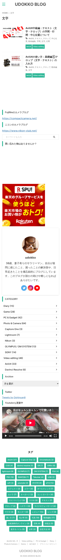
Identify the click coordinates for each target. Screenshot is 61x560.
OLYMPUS (24, 471)
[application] (30, 423)
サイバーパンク (17, 500)
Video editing (27, 541)
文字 (43, 41)
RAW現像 (23, 477)
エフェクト (14, 489)
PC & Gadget (41, 541)
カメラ (12, 494)
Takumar (38, 477)
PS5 (10, 477)
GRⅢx (51, 465)
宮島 (37, 523)
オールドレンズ (45, 489)
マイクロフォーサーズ (45, 506)
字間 (38, 41)
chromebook (47, 460)
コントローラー (45, 494)
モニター (23, 512)
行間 (48, 41)
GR (40, 465)
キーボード (27, 494)
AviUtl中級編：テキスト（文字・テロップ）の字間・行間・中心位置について (41, 31)
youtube (23, 483)
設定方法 (45, 529)
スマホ (33, 500)
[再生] (5, 435)
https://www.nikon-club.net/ (19, 130)
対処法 (49, 523)
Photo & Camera (10, 544)
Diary (52, 541)
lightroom (7, 471)
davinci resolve (25, 465)
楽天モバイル (18, 529)
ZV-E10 (37, 483)
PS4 (55, 471)
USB (51, 477)
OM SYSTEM (41, 471)
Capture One (28, 460)
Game (23, 544)
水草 (32, 529)
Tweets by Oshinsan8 (14, 397)
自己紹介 (32, 544)
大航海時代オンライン (18, 523)
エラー (28, 489)
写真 (35, 517)
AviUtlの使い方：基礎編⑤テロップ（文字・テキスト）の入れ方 (42, 60)
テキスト (38, 38)
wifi (10, 483)
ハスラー (25, 506)
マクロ (9, 512)
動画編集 (32, 41)
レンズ (52, 512)
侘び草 (23, 517)
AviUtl (31, 38)
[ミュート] (50, 435)
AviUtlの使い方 (12, 541)
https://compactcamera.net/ (19, 118)
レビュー (37, 512)
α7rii (50, 483)
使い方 (10, 517)
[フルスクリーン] (55, 435)
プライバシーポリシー (48, 544)
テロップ (47, 38)
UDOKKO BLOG (30, 4)
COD (9, 465)
